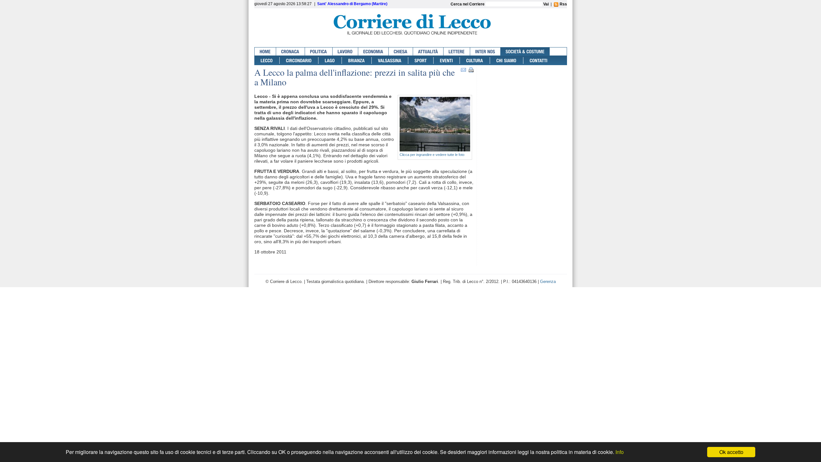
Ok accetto (731, 452)
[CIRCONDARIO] (299, 60)
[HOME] (265, 51)
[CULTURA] (475, 60)
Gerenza (548, 281)
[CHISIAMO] (506, 60)
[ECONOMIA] (373, 51)
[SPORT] (421, 60)
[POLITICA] (319, 51)
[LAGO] (330, 60)
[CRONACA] (290, 51)
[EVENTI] (447, 60)
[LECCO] (267, 60)
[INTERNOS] (485, 51)
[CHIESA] (401, 51)
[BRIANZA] (357, 60)
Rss (563, 4)
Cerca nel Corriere (468, 4)
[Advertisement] (523, 92)
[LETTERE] (457, 51)
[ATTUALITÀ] (428, 51)
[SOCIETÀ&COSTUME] (525, 51)
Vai (546, 4)
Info (619, 452)
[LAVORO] (345, 51)
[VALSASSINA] (390, 60)
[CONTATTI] (538, 60)
